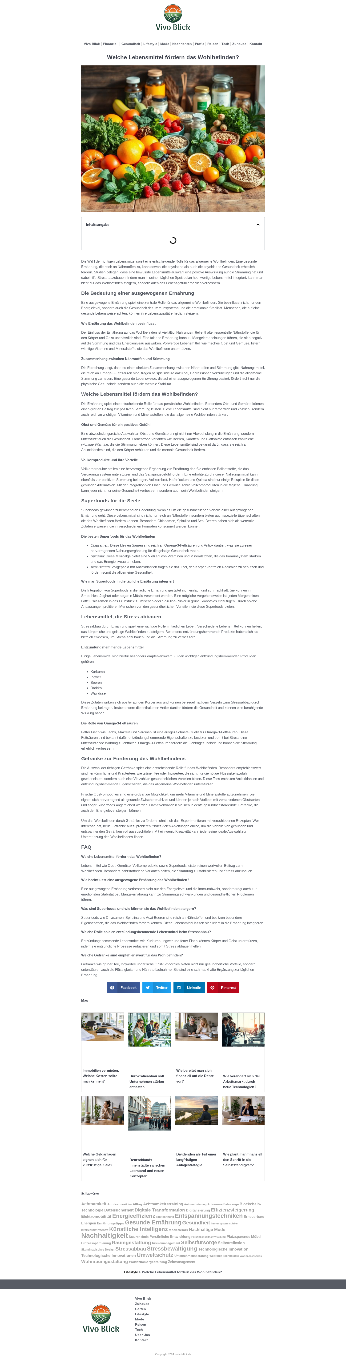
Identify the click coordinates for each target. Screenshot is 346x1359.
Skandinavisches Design (97, 1249)
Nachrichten (182, 44)
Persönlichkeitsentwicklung (208, 1236)
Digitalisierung (198, 1210)
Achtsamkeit (93, 1204)
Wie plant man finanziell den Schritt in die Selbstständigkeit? (242, 1159)
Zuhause (239, 44)
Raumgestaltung (131, 1242)
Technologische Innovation (223, 1249)
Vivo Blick (92, 44)
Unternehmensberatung (191, 1256)
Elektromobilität (96, 1216)
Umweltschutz (155, 1255)
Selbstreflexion (231, 1243)
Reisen (212, 44)
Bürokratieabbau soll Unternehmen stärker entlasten (146, 1081)
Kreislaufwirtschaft (94, 1230)
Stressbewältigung (172, 1248)
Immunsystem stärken (224, 1223)
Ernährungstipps (110, 1223)
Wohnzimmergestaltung (148, 1262)
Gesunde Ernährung (153, 1222)
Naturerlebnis (139, 1237)
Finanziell (110, 44)
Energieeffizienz (133, 1216)
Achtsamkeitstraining (163, 1204)
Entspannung (165, 1217)
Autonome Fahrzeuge (223, 1204)
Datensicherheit (119, 1210)
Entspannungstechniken (209, 1215)
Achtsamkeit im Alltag (124, 1204)
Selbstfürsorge (199, 1242)
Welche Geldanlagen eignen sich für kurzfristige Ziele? (99, 1159)
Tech (225, 44)
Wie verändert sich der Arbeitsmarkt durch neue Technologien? (241, 1081)
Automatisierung (195, 1204)
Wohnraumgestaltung (104, 1261)
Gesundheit (130, 44)
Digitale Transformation (160, 1209)
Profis (199, 44)
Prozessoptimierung (96, 1243)
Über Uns (142, 1335)
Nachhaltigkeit (104, 1235)
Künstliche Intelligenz (138, 1229)
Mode (164, 44)
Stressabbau (130, 1249)
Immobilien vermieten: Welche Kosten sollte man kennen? (101, 1075)
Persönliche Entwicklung (169, 1237)
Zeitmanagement (181, 1262)
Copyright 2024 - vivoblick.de (173, 1354)
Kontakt (255, 44)
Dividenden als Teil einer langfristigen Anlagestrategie (196, 1159)
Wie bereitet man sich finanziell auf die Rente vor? (195, 1075)
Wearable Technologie (224, 1256)
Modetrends (178, 1230)
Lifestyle (150, 44)
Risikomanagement (166, 1243)
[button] (258, 224)
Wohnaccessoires (251, 1256)
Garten (140, 1309)
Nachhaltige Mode (207, 1229)
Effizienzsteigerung (232, 1209)
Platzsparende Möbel (244, 1237)
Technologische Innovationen (108, 1255)
